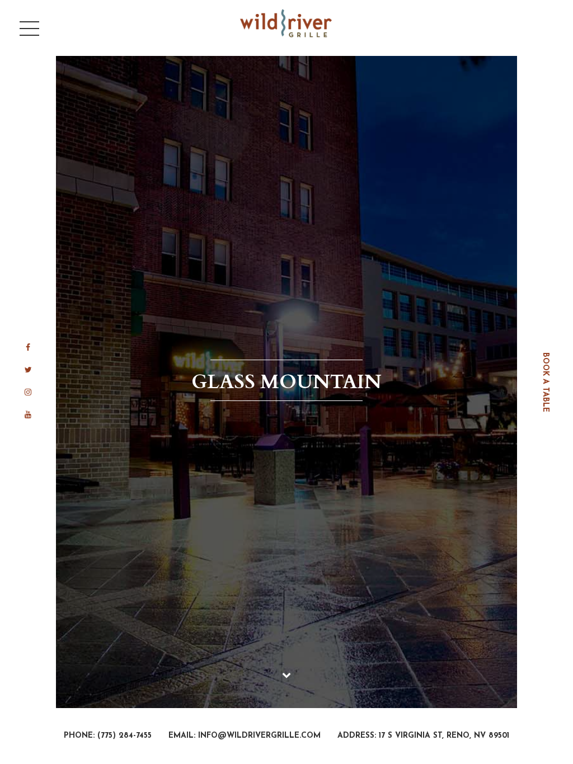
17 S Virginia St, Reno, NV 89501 (444, 736)
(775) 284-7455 (124, 736)
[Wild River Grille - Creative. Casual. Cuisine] (287, 23)
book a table (545, 382)
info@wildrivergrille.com (259, 736)
